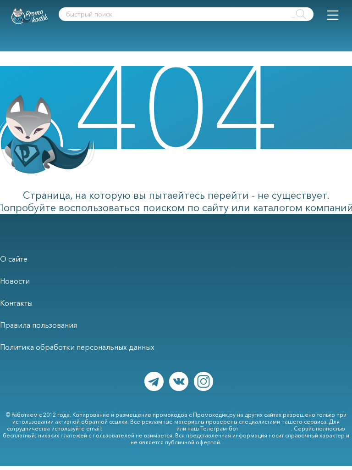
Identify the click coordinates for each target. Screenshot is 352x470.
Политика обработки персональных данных (77, 347)
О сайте (14, 258)
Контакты (16, 303)
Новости (15, 280)
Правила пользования (38, 325)
